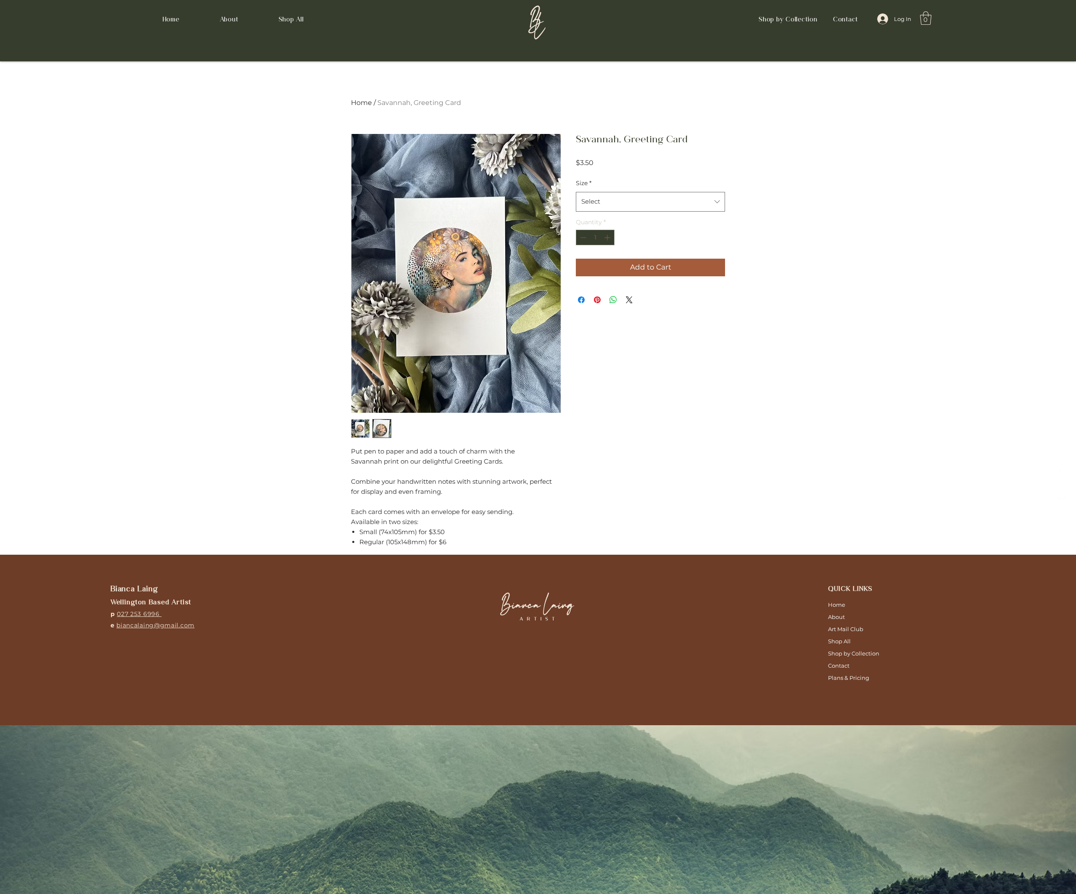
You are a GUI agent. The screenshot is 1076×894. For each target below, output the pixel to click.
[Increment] (608, 237)
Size (583, 183)
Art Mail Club (845, 629)
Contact (838, 665)
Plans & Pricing (848, 677)
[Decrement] (582, 237)
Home (361, 103)
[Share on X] (629, 300)
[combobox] (650, 202)
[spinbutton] (595, 237)
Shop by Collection (853, 653)
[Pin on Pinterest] (597, 300)
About (836, 616)
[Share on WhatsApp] (613, 300)
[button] (788, 19)
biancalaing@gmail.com (155, 625)
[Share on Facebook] (581, 300)
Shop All (839, 641)
